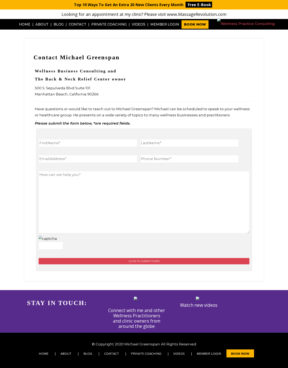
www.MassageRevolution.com (196, 14)
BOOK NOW (195, 24)
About (41, 24)
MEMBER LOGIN (164, 24)
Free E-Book (199, 4)
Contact (77, 24)
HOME (24, 24)
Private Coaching (109, 24)
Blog (59, 24)
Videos (138, 24)
